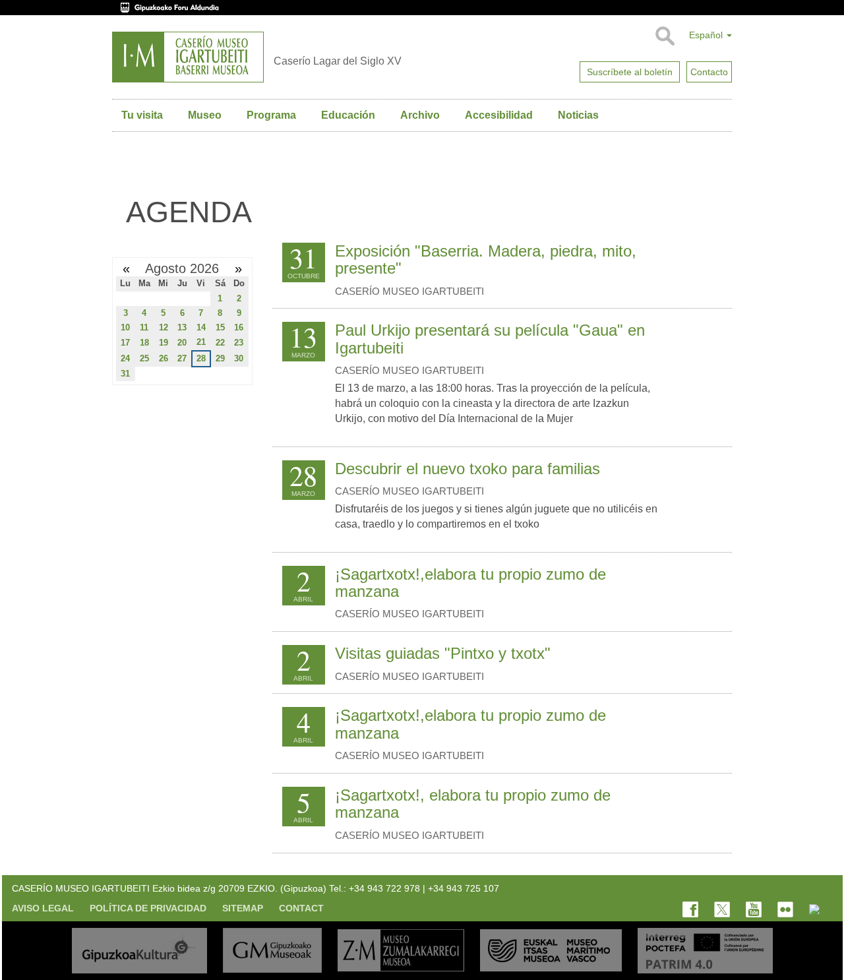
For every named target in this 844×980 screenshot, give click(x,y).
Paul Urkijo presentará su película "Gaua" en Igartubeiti (490, 338)
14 (201, 327)
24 (125, 358)
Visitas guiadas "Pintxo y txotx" (443, 653)
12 (163, 327)
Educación (348, 115)
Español (707, 35)
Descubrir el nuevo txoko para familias (467, 468)
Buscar (664, 36)
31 (125, 374)
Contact (301, 908)
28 (201, 358)
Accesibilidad (499, 115)
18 (144, 343)
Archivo (420, 115)
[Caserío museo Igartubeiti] (188, 57)
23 (238, 343)
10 (125, 327)
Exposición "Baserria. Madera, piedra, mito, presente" (485, 259)
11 (144, 327)
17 (125, 343)
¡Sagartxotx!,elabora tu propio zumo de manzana (470, 582)
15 (220, 327)
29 (220, 358)
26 (163, 358)
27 (182, 358)
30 (238, 358)
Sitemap (242, 908)
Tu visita (142, 115)
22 (220, 343)
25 (144, 358)
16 (238, 327)
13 (182, 327)
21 (201, 342)
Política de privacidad (148, 908)
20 (182, 343)
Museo (205, 115)
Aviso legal (43, 908)
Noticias (578, 115)
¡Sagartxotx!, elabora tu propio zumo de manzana (473, 803)
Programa (271, 115)
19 (163, 343)
